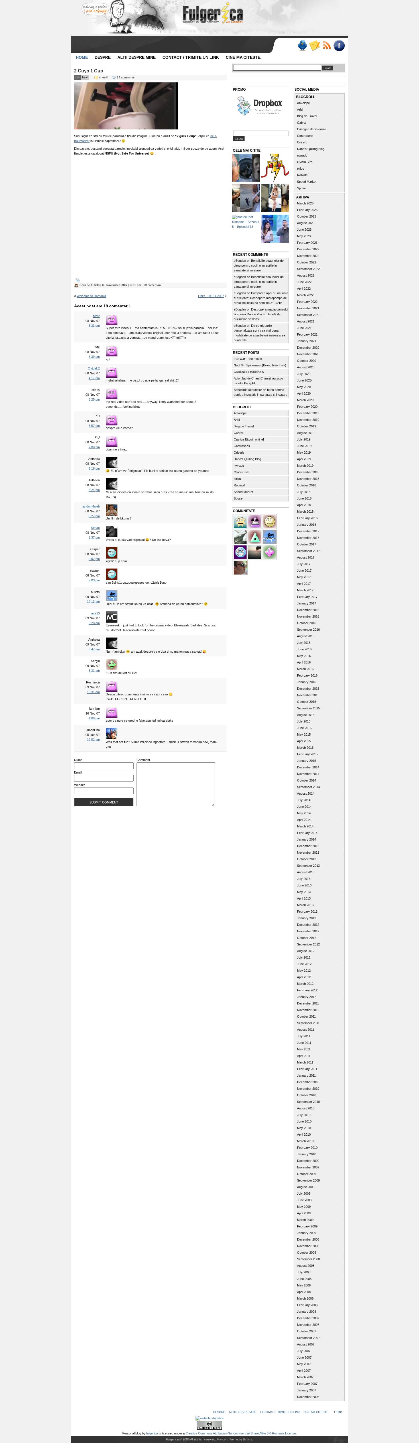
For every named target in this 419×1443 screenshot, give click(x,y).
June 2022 (304, 282)
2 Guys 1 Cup (88, 70)
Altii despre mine (136, 57)
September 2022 (308, 269)
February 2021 (307, 334)
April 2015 (304, 741)
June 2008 (304, 1278)
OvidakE (94, 368)
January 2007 (306, 1390)
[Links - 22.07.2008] (246, 168)
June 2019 (304, 446)
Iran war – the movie (248, 358)
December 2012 (308, 924)
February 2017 (307, 596)
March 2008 (305, 1298)
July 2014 (303, 800)
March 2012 (305, 983)
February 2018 (307, 518)
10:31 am (93, 692)
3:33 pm (94, 325)
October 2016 (306, 623)
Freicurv (223, 1439)
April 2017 (304, 583)
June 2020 (304, 380)
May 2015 (304, 734)
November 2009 (308, 1167)
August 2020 (305, 367)
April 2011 (303, 1056)
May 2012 (304, 970)
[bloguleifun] (240, 536)
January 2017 (306, 603)
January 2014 (306, 839)
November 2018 (308, 478)
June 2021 (304, 328)
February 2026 (307, 210)
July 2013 (303, 878)
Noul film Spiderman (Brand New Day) (260, 365)
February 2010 (307, 1147)
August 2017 (305, 557)
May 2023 (304, 236)
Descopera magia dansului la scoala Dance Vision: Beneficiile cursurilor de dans (261, 314)
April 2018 (304, 505)
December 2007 (308, 1318)
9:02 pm (94, 559)
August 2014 (305, 793)
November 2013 (308, 852)
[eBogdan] (240, 567)
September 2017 (308, 551)
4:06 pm (94, 718)
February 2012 (307, 990)
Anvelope (240, 413)
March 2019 (305, 465)
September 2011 (308, 1023)
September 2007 (308, 1338)
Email (78, 772)
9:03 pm (94, 580)
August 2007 (305, 1344)
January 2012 (306, 996)
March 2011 (305, 1062)
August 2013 (305, 872)
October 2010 (306, 1095)
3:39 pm (94, 356)
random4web (91, 506)
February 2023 (307, 242)
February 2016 (307, 675)
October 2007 (306, 1331)
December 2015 (308, 688)
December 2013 (308, 846)
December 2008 (308, 1239)
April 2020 (304, 393)
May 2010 (304, 1128)
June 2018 (304, 498)
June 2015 (304, 728)
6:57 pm (94, 425)
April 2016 (304, 662)
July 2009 (303, 1193)
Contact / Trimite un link (190, 57)
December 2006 (308, 1397)
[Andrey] (240, 551)
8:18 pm (94, 468)
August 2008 (305, 1265)
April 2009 (304, 1213)
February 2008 (307, 1305)
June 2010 (304, 1121)
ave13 (95, 613)
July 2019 (303, 439)
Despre (103, 57)
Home (82, 57)
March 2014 (305, 826)
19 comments (126, 77)
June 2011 (304, 1042)
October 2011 (306, 1016)
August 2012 (305, 951)
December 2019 (308, 413)
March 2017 (305, 590)
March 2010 (305, 1141)
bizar (96, 316)
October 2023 (306, 216)
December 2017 (308, 531)
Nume (78, 760)
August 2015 (305, 715)
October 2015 (306, 701)
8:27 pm (94, 516)
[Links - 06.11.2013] (246, 199)
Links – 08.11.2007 (211, 296)
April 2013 (304, 898)
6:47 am (94, 649)
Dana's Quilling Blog (247, 459)
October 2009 (306, 1174)
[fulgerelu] (255, 521)
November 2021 (308, 308)
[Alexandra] (255, 536)
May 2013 (304, 892)
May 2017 (304, 577)
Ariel (237, 419)
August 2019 (305, 433)
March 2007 (305, 1377)
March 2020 (305, 400)
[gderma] (269, 536)
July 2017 (303, 564)
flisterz (247, 1439)
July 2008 (303, 1272)
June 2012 (304, 964)
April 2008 (304, 1292)
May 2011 (303, 1049)
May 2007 (304, 1364)
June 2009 (304, 1200)
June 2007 (304, 1357)
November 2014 (308, 774)
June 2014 (304, 806)
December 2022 (308, 249)
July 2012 (303, 957)
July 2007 (303, 1351)
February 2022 (307, 301)
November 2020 (308, 354)
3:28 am (94, 623)
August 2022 (305, 275)
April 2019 (304, 459)
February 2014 (307, 833)
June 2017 (304, 570)
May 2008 (304, 1285)
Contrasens (242, 446)
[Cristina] (269, 521)
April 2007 (304, 1370)
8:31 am (94, 670)
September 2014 (308, 787)
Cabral (238, 433)
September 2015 (308, 708)
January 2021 (306, 341)
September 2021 (308, 314)
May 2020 (304, 387)
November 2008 (308, 1246)
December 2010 (308, 1082)
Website (79, 785)
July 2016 (303, 642)
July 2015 (303, 721)
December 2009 (308, 1160)
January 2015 (306, 760)
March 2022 (305, 295)
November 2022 (308, 255)
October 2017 (306, 544)
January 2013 (306, 918)
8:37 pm (94, 537)
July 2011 (303, 1036)
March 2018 (305, 511)
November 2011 (308, 1010)
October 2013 (306, 859)
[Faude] (269, 551)
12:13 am (93, 601)
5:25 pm (94, 399)
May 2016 (304, 655)
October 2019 (306, 426)
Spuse (238, 498)
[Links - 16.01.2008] (275, 168)
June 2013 (304, 885)
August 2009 (305, 1187)
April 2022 (304, 288)
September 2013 (308, 865)
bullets (95, 285)
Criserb (239, 452)
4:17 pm (94, 378)
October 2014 (306, 780)
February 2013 (307, 911)
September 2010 (308, 1101)
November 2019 (308, 419)
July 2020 (303, 374)
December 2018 (308, 472)
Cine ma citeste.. (244, 57)
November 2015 (308, 695)
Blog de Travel (244, 426)
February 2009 (307, 1226)
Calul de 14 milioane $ (249, 372)
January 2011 (306, 1075)
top (339, 1412)
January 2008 (306, 1311)
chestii (103, 77)
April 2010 (304, 1134)
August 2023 (305, 223)
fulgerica (152, 1433)
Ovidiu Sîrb (241, 472)
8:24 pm (94, 490)
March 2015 (305, 747)
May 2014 (304, 813)
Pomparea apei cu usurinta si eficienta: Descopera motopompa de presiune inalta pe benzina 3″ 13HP (261, 298)
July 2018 (303, 492)
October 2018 (306, 485)
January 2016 (306, 682)
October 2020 (306, 360)
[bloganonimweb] (255, 551)
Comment (143, 760)
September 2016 (308, 629)
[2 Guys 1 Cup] (126, 128)
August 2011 (305, 1029)
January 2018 (306, 524)
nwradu (239, 465)
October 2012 (306, 937)
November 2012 (308, 931)
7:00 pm (94, 447)
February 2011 (307, 1069)
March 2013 (305, 905)
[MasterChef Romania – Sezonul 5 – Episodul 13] (246, 222)
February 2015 (307, 754)
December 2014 (308, 767)
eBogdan (240, 260)
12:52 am (93, 739)
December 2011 (308, 1003)
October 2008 (306, 1252)
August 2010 (305, 1108)
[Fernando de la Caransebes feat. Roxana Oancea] (275, 229)
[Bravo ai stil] (240, 521)
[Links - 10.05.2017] (275, 199)
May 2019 (304, 452)
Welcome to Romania (91, 296)
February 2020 (307, 406)
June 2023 (304, 229)
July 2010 (303, 1115)
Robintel (239, 485)
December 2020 (308, 347)
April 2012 (304, 977)
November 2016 (308, 616)
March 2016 (305, 669)
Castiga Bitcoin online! (249, 439)
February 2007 (307, 1383)
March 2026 (305, 203)
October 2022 (306, 262)
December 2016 (308, 610)
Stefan (95, 527)
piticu (237, 478)
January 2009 (306, 1233)
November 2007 (308, 1324)
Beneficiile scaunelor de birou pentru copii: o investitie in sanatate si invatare (259, 265)
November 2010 (308, 1088)
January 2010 (306, 1154)
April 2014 (304, 819)
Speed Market (243, 492)
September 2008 (308, 1259)
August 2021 (305, 321)
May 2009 (304, 1206)
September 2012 (308, 944)
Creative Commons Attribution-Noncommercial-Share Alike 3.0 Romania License (241, 1433)
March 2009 (305, 1219)
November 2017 (308, 537)
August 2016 (305, 636)
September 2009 (308, 1180)
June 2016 (304, 649)
